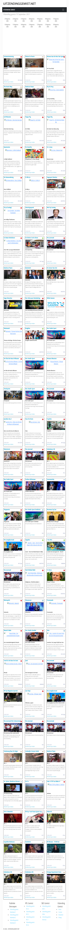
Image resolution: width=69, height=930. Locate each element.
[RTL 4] (43, 57)
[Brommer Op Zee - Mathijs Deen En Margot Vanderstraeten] (56, 516)
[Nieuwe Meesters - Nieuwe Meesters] (56, 362)
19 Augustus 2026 (39, 20)
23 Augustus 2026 (7, 20)
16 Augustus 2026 (7, 26)
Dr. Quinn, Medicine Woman (12, 781)
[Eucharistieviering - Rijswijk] (13, 63)
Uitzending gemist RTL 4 (30, 907)
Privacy (60, 917)
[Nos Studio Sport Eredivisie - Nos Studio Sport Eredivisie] (34, 516)
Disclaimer (60, 915)
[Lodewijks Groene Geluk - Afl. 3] (34, 757)
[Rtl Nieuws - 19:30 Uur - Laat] (56, 848)
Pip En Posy (50, 87)
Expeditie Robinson (9, 842)
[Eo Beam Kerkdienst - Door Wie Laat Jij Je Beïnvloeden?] (13, 242)
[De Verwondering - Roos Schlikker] (13, 180)
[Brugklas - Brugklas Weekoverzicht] (34, 335)
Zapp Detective (8, 298)
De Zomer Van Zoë (52, 268)
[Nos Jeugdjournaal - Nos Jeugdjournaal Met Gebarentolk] (56, 697)
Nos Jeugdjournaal (9, 540)
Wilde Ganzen (51, 298)
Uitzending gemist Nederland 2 (14, 916)
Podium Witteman (30, 479)
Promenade (50, 600)
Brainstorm (7, 449)
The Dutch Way (8, 87)
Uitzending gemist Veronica (46, 918)
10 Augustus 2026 (56, 26)
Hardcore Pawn (29, 87)
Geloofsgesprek (29, 207)
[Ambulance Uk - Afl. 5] (34, 878)
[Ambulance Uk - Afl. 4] (56, 455)
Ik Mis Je (27, 177)
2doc (48, 630)
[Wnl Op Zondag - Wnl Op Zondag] (56, 214)
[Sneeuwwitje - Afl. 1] (56, 486)
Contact (60, 912)
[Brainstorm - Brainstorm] (13, 455)
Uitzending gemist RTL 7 (30, 918)
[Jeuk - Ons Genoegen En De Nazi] (34, 664)
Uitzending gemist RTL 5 (30, 913)
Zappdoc (27, 540)
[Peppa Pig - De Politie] (34, 120)
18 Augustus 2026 (48, 20)
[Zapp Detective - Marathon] (13, 304)
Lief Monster (7, 117)
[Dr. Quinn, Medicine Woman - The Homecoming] (13, 788)
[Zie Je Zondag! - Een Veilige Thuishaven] (13, 211)
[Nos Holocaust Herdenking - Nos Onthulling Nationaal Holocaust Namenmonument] (34, 304)
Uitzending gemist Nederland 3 (14, 921)
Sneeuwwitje (50, 479)
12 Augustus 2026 (39, 26)
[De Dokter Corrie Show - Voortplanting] (34, 244)
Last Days (27, 691)
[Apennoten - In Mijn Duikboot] (13, 150)
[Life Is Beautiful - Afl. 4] (13, 818)
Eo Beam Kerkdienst (9, 238)
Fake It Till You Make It (53, 781)
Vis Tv (27, 781)
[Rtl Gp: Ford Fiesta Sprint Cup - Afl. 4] (34, 818)
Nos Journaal (50, 238)
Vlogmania (7, 510)
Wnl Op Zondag (51, 207)
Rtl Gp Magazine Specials (11, 691)
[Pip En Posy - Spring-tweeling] (56, 90)
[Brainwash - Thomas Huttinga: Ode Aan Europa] (13, 332)
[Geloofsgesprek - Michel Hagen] (34, 214)
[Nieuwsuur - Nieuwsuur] (34, 606)
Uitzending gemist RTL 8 (30, 923)
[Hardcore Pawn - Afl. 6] (34, 93)
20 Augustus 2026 (31, 20)
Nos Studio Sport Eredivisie (32, 510)
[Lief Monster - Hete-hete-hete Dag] (13, 120)
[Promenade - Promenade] (56, 603)
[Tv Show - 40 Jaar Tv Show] (56, 576)
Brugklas (27, 328)
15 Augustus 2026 (15, 26)
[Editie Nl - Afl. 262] (56, 818)
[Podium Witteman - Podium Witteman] (34, 486)
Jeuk (26, 661)
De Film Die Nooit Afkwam (11, 359)
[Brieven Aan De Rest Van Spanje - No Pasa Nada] (56, 60)
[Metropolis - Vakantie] (13, 603)
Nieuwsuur (28, 600)
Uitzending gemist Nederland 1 (14, 910)
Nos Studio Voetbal (30, 630)
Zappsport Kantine (52, 177)
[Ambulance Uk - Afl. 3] (13, 878)
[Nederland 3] (64, 178)
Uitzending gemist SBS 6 (46, 913)
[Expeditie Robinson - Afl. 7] (13, 848)
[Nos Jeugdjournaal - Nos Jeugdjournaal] (13, 546)
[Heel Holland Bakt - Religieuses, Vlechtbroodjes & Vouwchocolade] (34, 574)
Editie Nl (49, 812)
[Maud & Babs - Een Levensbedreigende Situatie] (13, 634)
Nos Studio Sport (51, 328)
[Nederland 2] (43, 480)
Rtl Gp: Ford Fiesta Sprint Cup (33, 812)
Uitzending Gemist (9, 10)
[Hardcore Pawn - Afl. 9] (13, 274)
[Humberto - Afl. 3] (34, 848)
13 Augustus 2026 (31, 26)
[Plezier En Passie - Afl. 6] (34, 63)
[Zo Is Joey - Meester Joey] (56, 150)
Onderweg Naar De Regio (11, 751)
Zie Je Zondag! (8, 207)
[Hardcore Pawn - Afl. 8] (56, 757)
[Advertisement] (34, 41)
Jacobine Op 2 (8, 419)
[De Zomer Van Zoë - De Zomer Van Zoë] (56, 274)
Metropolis (7, 600)
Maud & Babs (7, 630)
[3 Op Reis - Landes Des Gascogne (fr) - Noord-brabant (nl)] (56, 546)
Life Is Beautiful (8, 812)
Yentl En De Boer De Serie (11, 661)
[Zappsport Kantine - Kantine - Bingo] (56, 184)
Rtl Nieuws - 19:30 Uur (53, 842)
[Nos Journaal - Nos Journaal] (56, 244)
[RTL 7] (43, 87)
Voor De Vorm (29, 419)
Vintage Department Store (54, 872)
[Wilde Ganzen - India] (56, 304)
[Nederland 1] (21, 57)
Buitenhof (28, 268)
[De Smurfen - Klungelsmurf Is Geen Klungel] (34, 153)
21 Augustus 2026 (23, 20)
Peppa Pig (28, 117)
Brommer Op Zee (51, 510)
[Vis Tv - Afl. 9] (34, 788)
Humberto (28, 842)
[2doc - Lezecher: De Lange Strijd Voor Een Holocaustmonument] (56, 634)
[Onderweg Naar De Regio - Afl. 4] (13, 757)
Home (59, 909)
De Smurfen (28, 147)
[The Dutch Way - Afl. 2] (13, 93)
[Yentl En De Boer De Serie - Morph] (13, 664)
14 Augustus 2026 (23, 26)
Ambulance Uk (51, 449)
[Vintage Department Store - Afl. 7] (56, 878)
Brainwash (7, 328)
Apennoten (7, 147)
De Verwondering (8, 177)
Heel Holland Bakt (30, 570)
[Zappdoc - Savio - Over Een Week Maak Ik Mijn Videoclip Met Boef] (34, 544)
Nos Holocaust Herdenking (32, 298)
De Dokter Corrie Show (31, 238)
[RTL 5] (64, 449)
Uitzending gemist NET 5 (46, 907)
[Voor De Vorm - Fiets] (34, 422)
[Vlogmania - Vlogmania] (13, 516)
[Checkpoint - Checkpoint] (13, 395)
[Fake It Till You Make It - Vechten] (56, 784)
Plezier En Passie (29, 56)
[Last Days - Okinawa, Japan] (34, 694)
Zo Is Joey (49, 147)
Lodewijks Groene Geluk (32, 751)
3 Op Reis (49, 540)
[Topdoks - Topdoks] (56, 425)
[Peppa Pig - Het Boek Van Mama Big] (56, 121)
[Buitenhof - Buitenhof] (34, 274)
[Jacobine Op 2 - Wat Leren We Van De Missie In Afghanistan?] (13, 423)
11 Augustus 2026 (48, 26)
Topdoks (49, 419)
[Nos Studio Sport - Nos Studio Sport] (56, 335)
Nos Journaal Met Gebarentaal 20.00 (12, 722)
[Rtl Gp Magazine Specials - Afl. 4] (13, 697)
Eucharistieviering (9, 56)
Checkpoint (7, 389)
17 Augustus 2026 (56, 20)
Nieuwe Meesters (52, 359)
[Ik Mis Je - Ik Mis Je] (34, 180)
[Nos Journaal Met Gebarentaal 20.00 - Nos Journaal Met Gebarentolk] (13, 727)
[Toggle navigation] (63, 10)
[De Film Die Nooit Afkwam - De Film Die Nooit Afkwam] (13, 362)
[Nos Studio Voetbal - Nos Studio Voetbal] (34, 637)
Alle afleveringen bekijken (8, 82)
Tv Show (49, 570)
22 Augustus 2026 (15, 20)
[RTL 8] (64, 480)
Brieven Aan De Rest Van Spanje (56, 56)
